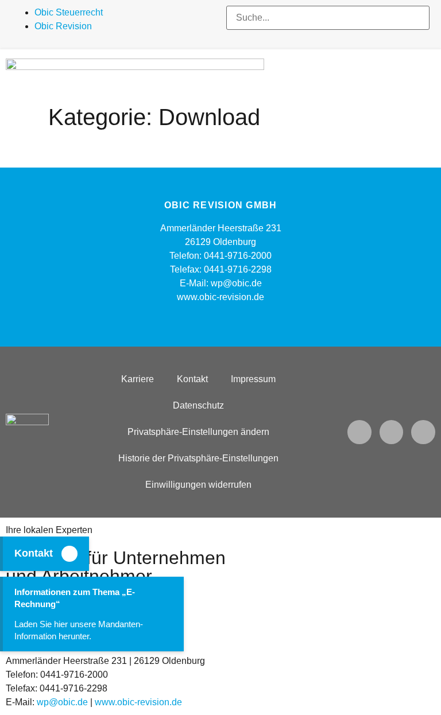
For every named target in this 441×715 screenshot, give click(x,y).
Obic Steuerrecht (68, 12)
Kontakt (33, 553)
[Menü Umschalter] (430, 74)
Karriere (137, 379)
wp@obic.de (62, 702)
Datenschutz (198, 405)
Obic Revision (63, 26)
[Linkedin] (392, 432)
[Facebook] (359, 432)
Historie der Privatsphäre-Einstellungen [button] (198, 458)
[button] (328, 37)
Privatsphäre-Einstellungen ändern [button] (198, 432)
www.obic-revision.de (138, 702)
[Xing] (423, 432)
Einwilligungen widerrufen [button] (198, 484)
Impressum (253, 379)
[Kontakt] (69, 554)
